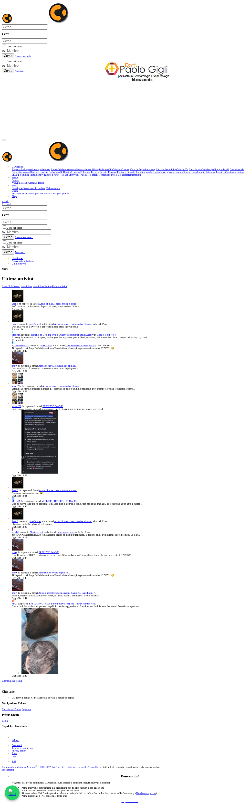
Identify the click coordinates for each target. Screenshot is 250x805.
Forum (17, 709)
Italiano (15, 740)
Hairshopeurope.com (146, 793)
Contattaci (17, 745)
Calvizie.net (8, 709)
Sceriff (15, 303)
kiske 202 (16, 386)
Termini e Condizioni (22, 748)
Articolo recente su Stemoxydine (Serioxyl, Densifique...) (66, 593)
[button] (4, 139)
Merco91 (16, 501)
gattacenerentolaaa (20, 345)
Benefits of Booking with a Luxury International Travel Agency (62, 334)
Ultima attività (59, 286)
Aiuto (14, 753)
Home (15, 756)
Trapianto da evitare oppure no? (80, 345)
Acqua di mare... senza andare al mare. (58, 303)
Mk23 (15, 603)
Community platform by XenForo (33, 767)
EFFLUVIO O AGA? (52, 406)
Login (5, 721)
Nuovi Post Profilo (42, 286)
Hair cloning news (65, 532)
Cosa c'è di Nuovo (11, 286)
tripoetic (16, 334)
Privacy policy (19, 750)
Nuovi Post (26, 286)
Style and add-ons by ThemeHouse (84, 767)
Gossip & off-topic (106, 334)
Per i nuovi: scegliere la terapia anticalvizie (74, 603)
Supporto (26, 709)
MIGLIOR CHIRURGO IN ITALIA (59, 501)
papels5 (15, 532)
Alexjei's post (36, 532)
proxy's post (35, 324)
